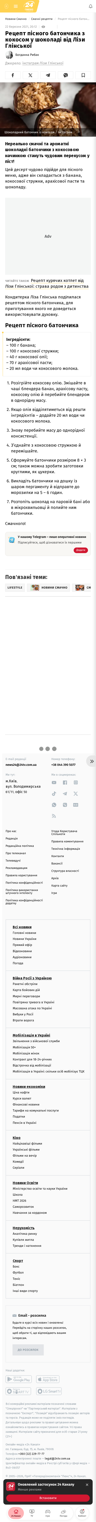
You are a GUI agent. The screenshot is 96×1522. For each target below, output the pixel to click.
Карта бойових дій (26, 990)
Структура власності (65, 871)
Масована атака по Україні (32, 1008)
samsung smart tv (49, 1391)
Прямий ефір (22, 945)
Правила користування (21, 875)
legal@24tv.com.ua (57, 1458)
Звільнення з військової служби (36, 1041)
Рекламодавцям (16, 868)
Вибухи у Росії (23, 1014)
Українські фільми (26, 1149)
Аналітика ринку (25, 1233)
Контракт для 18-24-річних (32, 1059)
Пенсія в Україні (24, 1122)
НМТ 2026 (19, 1201)
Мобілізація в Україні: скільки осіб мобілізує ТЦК (48, 1071)
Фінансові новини (26, 1104)
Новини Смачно (16, 19)
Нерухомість (24, 1228)
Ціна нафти (21, 1092)
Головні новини (24, 933)
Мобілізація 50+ (24, 1047)
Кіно (17, 1137)
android (19, 1379)
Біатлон (18, 1285)
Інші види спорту (25, 1291)
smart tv (19, 1391)
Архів (54, 878)
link (54, 782)
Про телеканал (16, 853)
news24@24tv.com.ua (21, 765)
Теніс (16, 1278)
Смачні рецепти (42, 19)
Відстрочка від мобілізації (32, 1065)
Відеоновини (22, 951)
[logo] (29, 6)
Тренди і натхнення (27, 1246)
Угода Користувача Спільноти (64, 833)
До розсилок (28, 1349)
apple (49, 1379)
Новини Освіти (25, 1183)
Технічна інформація (65, 848)
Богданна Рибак (27, 54)
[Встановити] (48, 1491)
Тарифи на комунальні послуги (36, 1110)
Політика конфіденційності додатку (24, 902)
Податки (19, 1116)
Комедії (18, 1162)
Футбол (18, 1272)
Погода (18, 963)
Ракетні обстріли (25, 984)
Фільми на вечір (25, 1156)
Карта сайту (59, 885)
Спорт (18, 1261)
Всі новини (22, 927)
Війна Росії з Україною (32, 978)
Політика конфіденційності (24, 882)
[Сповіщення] (90, 6)
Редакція (12, 838)
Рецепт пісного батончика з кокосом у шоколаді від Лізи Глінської (74, 19)
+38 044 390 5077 (63, 765)
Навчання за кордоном (30, 1213)
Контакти (57, 856)
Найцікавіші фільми (27, 1143)
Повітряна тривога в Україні (33, 1002)
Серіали (18, 1168)
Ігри (54, 893)
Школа (18, 1194)
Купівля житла (23, 1239)
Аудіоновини (22, 957)
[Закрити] (87, 1484)
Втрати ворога (23, 1020)
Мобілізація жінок (26, 1053)
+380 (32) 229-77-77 (31, 1453)
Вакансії (57, 863)
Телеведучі (13, 860)
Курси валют (22, 1098)
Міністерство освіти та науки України (40, 1188)
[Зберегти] (83, 75)
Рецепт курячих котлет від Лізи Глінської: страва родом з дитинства (47, 283)
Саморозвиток (23, 1207)
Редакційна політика (20, 846)
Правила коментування (67, 841)
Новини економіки (29, 1086)
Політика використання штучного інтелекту (22, 892)
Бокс (16, 1266)
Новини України (24, 939)
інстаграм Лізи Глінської (42, 63)
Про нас (11, 831)
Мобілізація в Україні (31, 1035)
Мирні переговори (26, 996)
